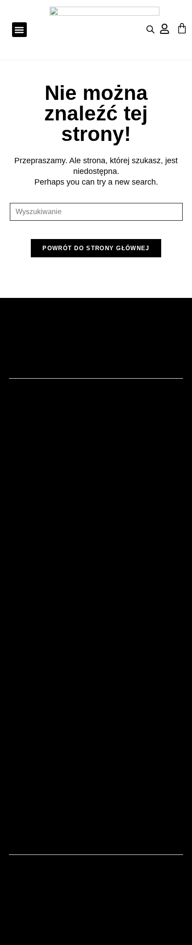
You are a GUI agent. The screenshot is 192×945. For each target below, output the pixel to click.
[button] (19, 29)
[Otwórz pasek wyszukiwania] (150, 29)
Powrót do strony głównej (95, 248)
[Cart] (182, 28)
